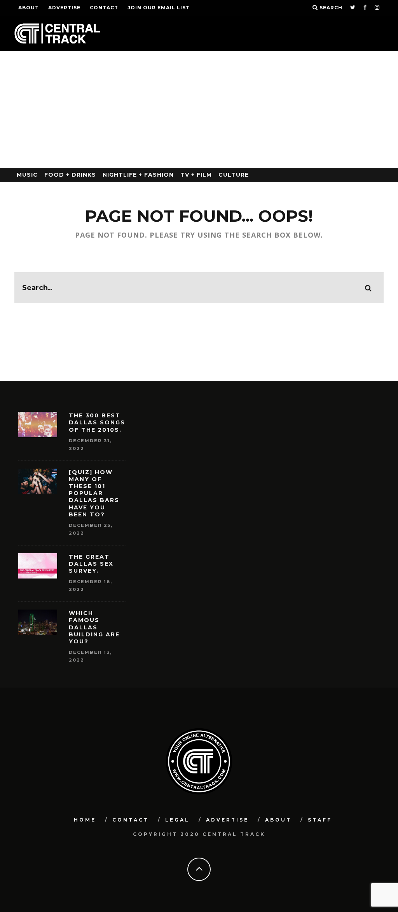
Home (85, 820)
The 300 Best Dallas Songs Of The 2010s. (97, 422)
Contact (104, 7)
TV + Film (196, 174)
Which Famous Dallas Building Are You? (94, 627)
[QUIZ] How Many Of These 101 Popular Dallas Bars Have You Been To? (94, 493)
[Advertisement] (199, 109)
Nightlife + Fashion (138, 174)
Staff (320, 820)
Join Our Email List (158, 7)
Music (27, 174)
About (28, 7)
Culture (233, 174)
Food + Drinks (70, 174)
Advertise (64, 7)
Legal (177, 820)
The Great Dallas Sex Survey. (91, 563)
